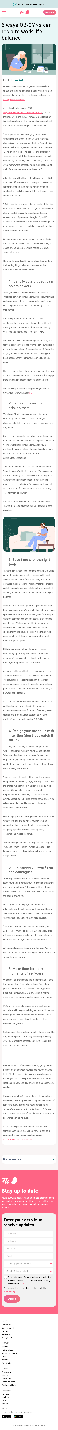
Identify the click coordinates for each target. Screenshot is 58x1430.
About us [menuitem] (5, 1347)
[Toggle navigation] (4, 12)
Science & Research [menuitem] (9, 1353)
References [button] (12, 1159)
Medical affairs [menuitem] (7, 1350)
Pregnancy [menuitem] (6, 1331)
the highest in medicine (14, 99)
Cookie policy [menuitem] (6, 1379)
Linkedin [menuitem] (5, 1404)
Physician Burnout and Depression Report (22, 112)
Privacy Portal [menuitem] (7, 1338)
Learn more (49, 12)
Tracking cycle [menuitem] (7, 1325)
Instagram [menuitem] (5, 1394)
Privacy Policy (9, 1291)
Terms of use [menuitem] (6, 1375)
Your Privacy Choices (9, 1385)
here (31, 393)
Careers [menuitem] (5, 1357)
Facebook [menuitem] (5, 1397)
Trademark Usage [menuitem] (8, 1382)
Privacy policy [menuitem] (7, 1372)
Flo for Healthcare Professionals (18, 1139)
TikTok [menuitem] (4, 1400)
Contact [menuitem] (5, 1360)
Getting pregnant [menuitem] (8, 1328)
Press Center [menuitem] (6, 1363)
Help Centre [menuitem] (6, 1335)
